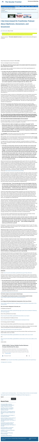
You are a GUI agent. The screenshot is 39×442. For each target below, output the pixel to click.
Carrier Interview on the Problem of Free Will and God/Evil (8, 416)
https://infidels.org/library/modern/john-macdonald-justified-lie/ (13, 297)
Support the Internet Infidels (8, 8)
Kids (29, 6)
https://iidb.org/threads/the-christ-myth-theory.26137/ (11, 329)
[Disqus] (19, 377)
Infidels (22, 6)
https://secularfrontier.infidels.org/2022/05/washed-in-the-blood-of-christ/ (15, 319)
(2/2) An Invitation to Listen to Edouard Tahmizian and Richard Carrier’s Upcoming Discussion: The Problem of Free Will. (8, 419)
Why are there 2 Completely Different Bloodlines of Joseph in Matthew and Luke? (8, 412)
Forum (32, 6)
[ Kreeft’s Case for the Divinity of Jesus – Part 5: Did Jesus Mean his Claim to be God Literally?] (19, 393)
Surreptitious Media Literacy (6, 435)
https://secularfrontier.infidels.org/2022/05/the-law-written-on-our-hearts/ (15, 315)
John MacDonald (4, 30)
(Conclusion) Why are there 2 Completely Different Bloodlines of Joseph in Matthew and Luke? (7, 405)
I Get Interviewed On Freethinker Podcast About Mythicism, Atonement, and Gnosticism (17, 24)
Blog (26, 6)
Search (2, 396)
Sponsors (19, 13)
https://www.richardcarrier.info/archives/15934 (14, 170)
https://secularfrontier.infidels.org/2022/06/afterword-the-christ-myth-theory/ (21, 359)
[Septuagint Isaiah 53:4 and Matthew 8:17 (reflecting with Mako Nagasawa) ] (16, 394)
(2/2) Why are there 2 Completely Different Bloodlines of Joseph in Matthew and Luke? (7, 409)
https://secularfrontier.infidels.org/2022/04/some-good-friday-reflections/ (18, 272)
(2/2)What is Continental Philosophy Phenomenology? (8, 431)
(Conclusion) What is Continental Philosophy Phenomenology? (7, 428)
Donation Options (4, 11)
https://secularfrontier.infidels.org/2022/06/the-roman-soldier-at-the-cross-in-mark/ (17, 334)
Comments (9, 362)
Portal (36, 6)
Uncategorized (3, 362)
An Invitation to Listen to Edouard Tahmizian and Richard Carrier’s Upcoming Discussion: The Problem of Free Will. (8, 424)
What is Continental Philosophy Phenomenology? (7, 433)
